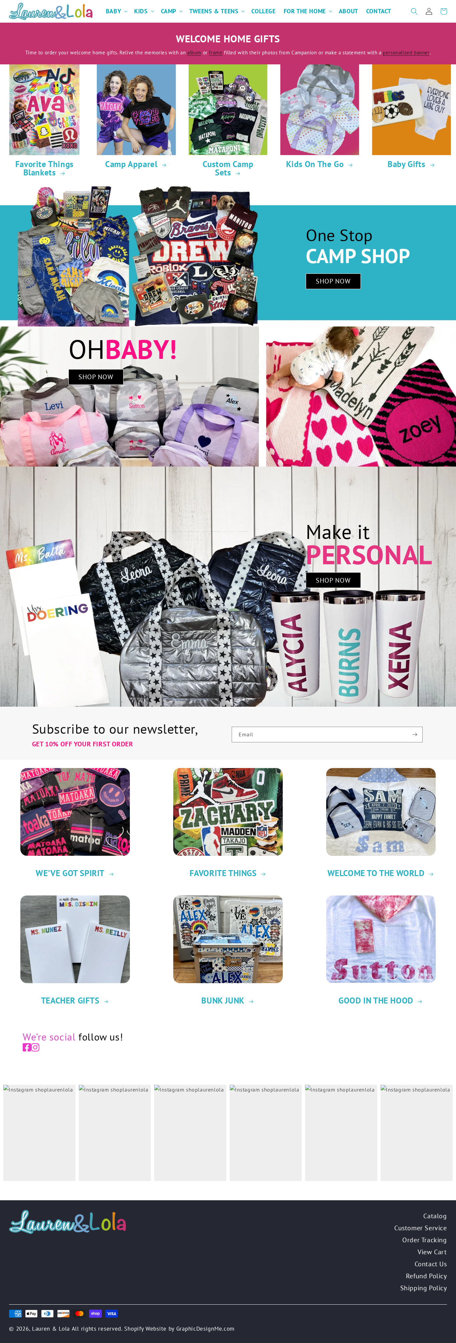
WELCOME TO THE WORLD (376, 873)
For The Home (305, 11)
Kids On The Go (315, 164)
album (194, 52)
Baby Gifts (406, 164)
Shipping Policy (423, 1288)
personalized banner (406, 52)
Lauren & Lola (51, 1328)
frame (215, 52)
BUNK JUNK (222, 1000)
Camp (168, 11)
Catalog (435, 1216)
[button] (116, 11)
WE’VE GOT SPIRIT (70, 873)
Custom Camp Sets (228, 168)
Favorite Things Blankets (44, 168)
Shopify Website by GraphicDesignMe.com (179, 1328)
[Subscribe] (415, 734)
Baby (113, 11)
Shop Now (333, 281)
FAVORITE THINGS (223, 873)
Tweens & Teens (213, 11)
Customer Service (420, 1228)
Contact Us (431, 1264)
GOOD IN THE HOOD (375, 1000)
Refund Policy (426, 1276)
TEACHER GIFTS (70, 1000)
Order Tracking (424, 1240)
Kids (141, 11)
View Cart (432, 1252)
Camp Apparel (131, 164)
